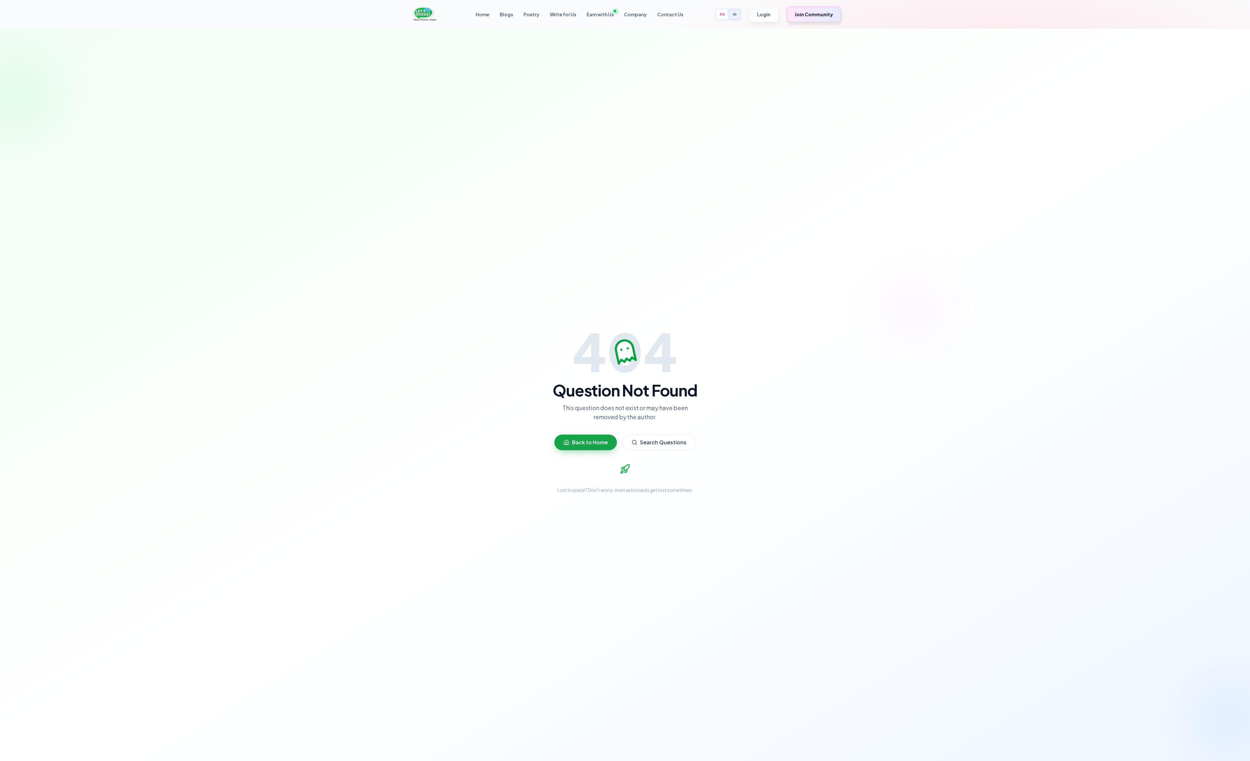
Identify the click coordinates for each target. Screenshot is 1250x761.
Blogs (506, 14)
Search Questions (663, 442)
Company (635, 14)
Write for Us (563, 14)
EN (722, 14)
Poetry (531, 14)
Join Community (814, 14)
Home (482, 14)
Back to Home (590, 442)
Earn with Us (600, 14)
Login (764, 14)
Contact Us (670, 14)
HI (734, 14)
